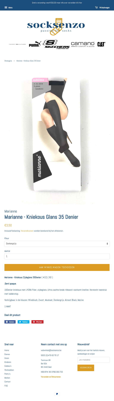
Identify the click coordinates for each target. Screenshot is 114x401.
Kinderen (7, 362)
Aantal (7, 251)
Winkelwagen (104, 7)
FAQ (6, 385)
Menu (10, 7)
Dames (7, 354)
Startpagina (8, 61)
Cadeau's (7, 366)
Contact (7, 381)
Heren (6, 358)
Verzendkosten (27, 230)
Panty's (7, 374)
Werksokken (9, 370)
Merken (7, 378)
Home (6, 350)
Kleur (6, 238)
